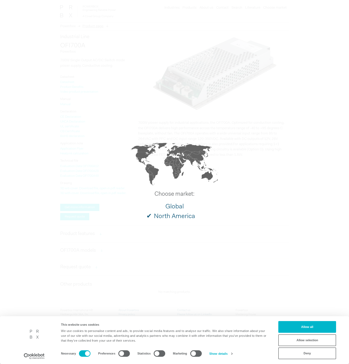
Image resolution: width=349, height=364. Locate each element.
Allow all (307, 327)
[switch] (124, 353)
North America (174, 216)
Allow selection (307, 340)
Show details (218, 353)
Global (174, 206)
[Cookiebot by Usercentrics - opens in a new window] (34, 356)
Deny (307, 353)
